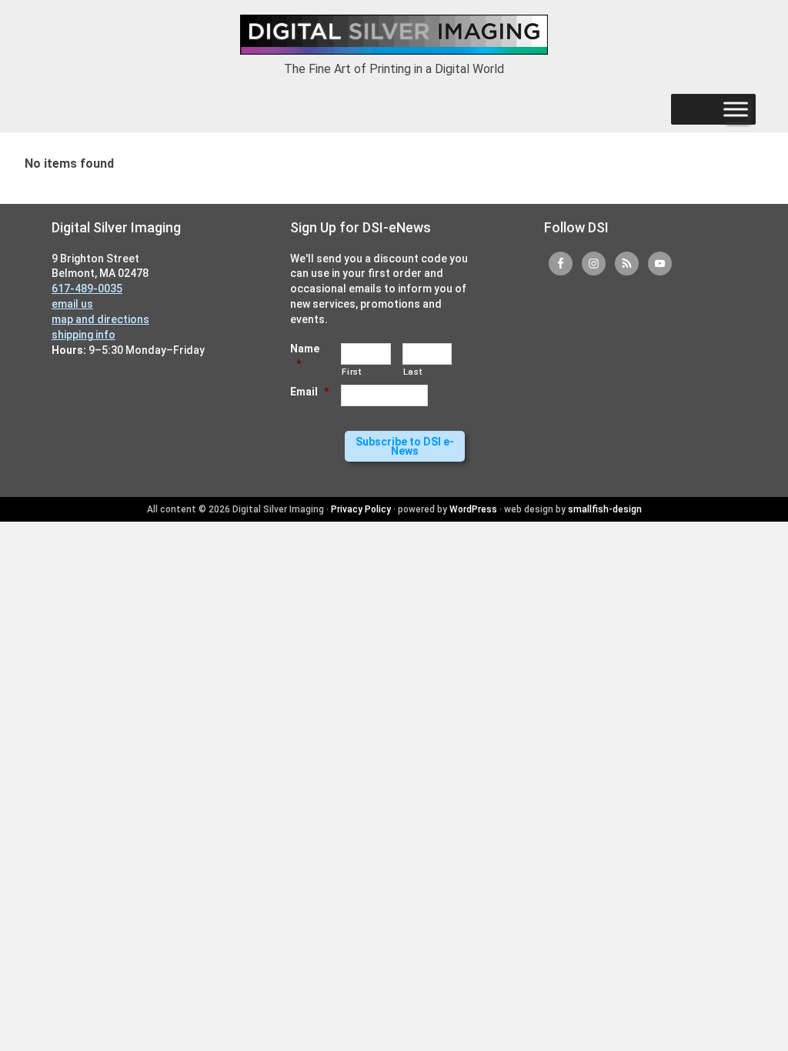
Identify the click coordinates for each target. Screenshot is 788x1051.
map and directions (100, 319)
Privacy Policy (361, 509)
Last (412, 371)
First (351, 371)
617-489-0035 (87, 288)
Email (309, 391)
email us (72, 304)
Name (304, 356)
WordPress (473, 509)
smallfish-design (605, 509)
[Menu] (735, 109)
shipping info (83, 335)
